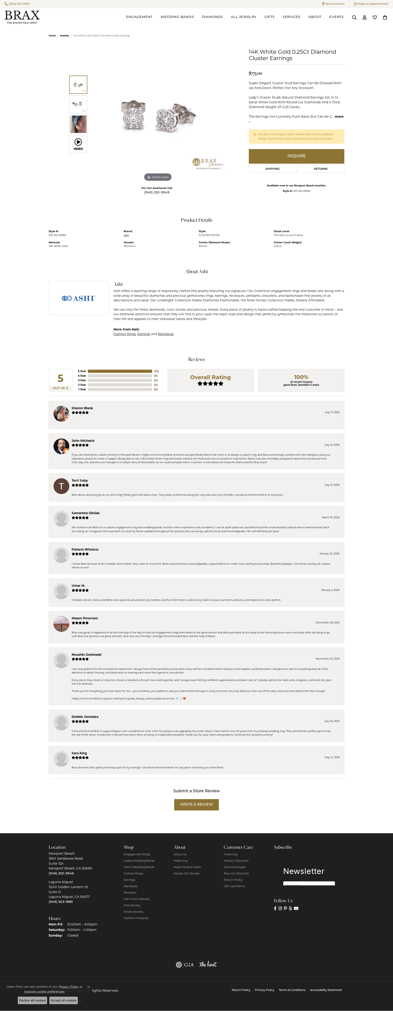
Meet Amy (181, 860)
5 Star (82, 371)
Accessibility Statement (326, 990)
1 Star (82, 389)
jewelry (64, 35)
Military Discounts (236, 860)
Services (291, 17)
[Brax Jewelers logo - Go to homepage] (22, 17)
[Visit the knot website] (208, 964)
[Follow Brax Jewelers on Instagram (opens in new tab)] (280, 908)
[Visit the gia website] (185, 964)
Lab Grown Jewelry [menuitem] (137, 899)
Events (336, 17)
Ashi (126, 235)
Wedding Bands (177, 17)
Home (52, 35)
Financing (230, 854)
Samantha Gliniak (86, 513)
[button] (333, 4)
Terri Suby (80, 480)
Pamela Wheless (85, 549)
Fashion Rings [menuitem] (133, 873)
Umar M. (78, 585)
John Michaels (83, 440)
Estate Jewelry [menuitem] (134, 911)
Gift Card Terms (234, 886)
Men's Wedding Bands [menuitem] (139, 867)
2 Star (82, 384)
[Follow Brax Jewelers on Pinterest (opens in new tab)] (285, 908)
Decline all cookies (32, 1000)
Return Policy (233, 879)
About (314, 17)
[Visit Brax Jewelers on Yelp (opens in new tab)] (290, 908)
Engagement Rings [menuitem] (137, 854)
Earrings (143, 334)
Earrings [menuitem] (129, 879)
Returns (321, 169)
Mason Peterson (85, 618)
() (156, 371)
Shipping (272, 169)
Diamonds (212, 17)
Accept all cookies (63, 1000)
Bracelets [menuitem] (130, 892)
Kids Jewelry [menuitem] (132, 905)
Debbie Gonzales (85, 717)
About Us (180, 854)
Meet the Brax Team (187, 867)
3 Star (82, 380)
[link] (17, 4)
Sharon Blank (82, 408)
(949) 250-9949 (156, 192)
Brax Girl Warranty (236, 873)
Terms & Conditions (292, 990)
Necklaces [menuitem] (131, 886)
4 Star (82, 375)
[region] (158, 114)
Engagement (139, 17)
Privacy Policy (264, 990)
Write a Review (196, 805)
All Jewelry (244, 17)
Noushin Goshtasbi (86, 654)
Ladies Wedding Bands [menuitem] (139, 860)
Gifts (270, 17)
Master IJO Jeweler (187, 873)
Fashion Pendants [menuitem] (136, 918)
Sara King (79, 753)
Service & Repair (235, 867)
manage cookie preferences (44, 991)
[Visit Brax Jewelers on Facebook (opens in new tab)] (275, 908)
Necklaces (166, 334)
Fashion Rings (124, 334)
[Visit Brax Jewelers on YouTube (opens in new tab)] (296, 908)
